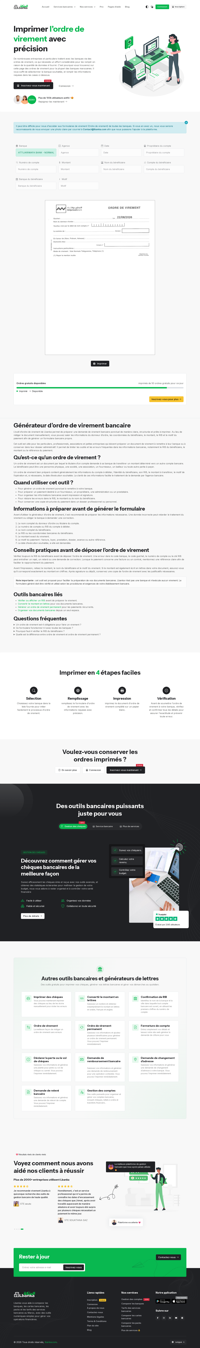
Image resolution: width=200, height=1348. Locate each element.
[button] (15, 1229)
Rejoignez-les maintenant (51, 101)
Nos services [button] (86, 6)
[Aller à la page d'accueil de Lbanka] (21, 7)
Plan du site (93, 1325)
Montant (66, 162)
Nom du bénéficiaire (114, 162)
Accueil (45, 6)
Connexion (162, 7)
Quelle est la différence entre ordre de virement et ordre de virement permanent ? (58, 634)
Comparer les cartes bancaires (131, 1317)
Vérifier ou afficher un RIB (31, 600)
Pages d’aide (114, 6)
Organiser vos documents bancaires (36, 610)
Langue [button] (178, 1342)
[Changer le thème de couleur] (147, 6)
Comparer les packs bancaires (131, 1324)
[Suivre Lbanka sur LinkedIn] (170, 1318)
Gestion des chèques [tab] (75, 826)
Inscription (179, 7)
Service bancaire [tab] (104, 826)
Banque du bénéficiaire (31, 179)
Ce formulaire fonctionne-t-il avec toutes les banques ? (44, 628)
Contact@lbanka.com (94, 129)
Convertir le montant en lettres (34, 603)
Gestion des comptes (135, 1299)
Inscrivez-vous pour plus (165, 399)
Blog (127, 6)
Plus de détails (31, 916)
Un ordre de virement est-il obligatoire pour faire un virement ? (48, 624)
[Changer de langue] (153, 7)
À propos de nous (95, 1308)
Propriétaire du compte (159, 145)
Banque (23, 145)
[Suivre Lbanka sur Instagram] (164, 1318)
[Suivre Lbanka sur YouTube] (176, 1318)
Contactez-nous (167, 1257)
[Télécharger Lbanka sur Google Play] (163, 1301)
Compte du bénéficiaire (159, 162)
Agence (66, 145)
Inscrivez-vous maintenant (35, 85)
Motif (64, 179)
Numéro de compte (29, 162)
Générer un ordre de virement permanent (39, 607)
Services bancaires (63, 6)
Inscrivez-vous (74, 1267)
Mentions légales (95, 1317)
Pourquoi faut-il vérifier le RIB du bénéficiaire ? (40, 631)
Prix (102, 6)
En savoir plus (69, 770)
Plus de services (129, 1330)
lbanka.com (51, 1342)
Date (106, 145)
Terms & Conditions (96, 1321)
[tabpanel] (100, 885)
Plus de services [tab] (131, 826)
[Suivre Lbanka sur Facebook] (158, 1318)
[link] (179, 1301)
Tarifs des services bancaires (130, 1309)
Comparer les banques (132, 1303)
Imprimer (101, 363)
